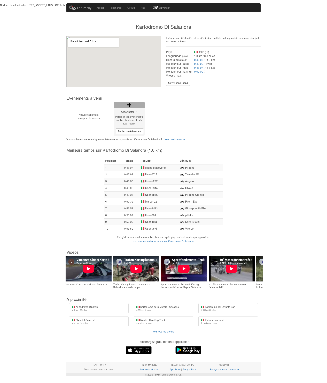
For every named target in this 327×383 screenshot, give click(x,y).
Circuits (131, 7)
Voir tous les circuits (163, 331)
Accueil (100, 7)
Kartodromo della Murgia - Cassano (157, 308)
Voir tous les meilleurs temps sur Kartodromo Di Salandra (163, 241)
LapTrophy (84, 7)
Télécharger (115, 7)
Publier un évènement (130, 131)
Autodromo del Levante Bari (218, 308)
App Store (175, 369)
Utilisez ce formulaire (174, 139)
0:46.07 (198, 60)
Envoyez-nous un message (224, 369)
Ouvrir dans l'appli (178, 83)
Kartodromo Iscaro (213, 321)
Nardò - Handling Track (150, 321)
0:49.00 (198, 64)
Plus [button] (143, 7)
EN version (164, 7)
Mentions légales (149, 369)
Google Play (189, 369)
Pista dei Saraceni (83, 321)
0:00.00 (198, 71)
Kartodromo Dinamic (85, 308)
